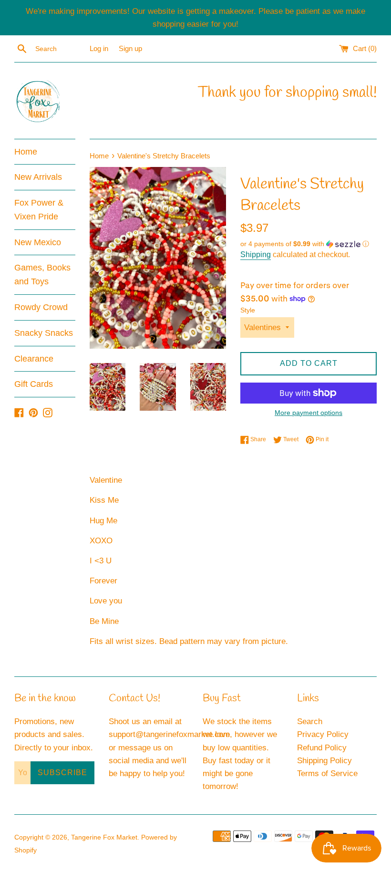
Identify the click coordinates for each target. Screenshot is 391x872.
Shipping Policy (324, 760)
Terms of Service (327, 773)
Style (247, 310)
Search (309, 721)
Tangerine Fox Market (104, 837)
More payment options (308, 412)
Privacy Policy (323, 734)
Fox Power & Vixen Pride (38, 209)
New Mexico (37, 242)
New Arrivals (38, 177)
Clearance (33, 358)
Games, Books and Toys (42, 274)
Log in (99, 48)
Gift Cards (33, 384)
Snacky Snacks (43, 333)
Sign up (130, 48)
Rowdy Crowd (41, 307)
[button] (308, 244)
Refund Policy (322, 747)
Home (25, 151)
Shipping (255, 254)
